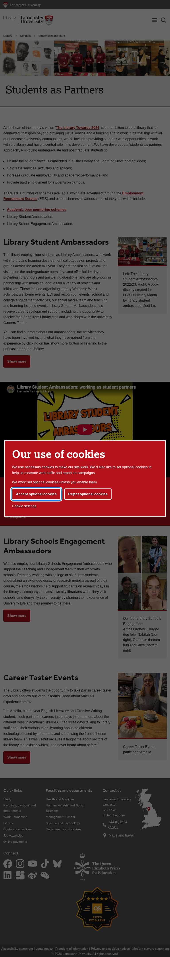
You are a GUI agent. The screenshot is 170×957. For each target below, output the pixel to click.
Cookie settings (24, 506)
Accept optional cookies (36, 494)
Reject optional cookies (88, 494)
